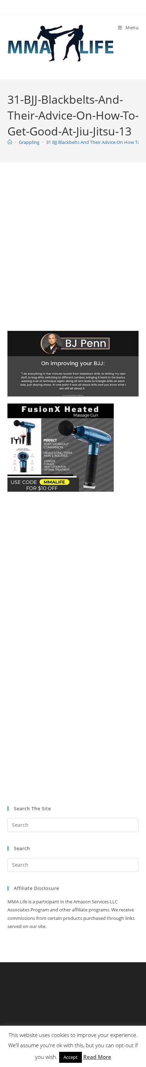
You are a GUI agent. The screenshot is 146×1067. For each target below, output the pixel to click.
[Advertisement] (73, 255)
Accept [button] (70, 1057)
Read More (97, 1056)
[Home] (9, 142)
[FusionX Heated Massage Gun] (60, 447)
